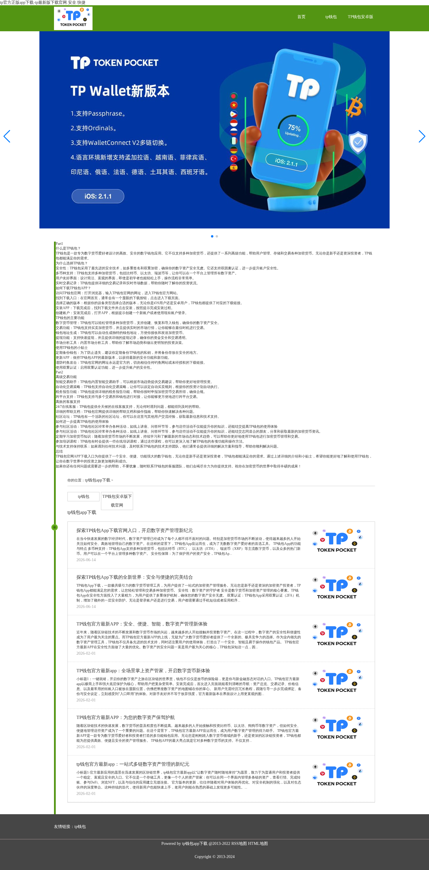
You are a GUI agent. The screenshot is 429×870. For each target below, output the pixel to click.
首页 (301, 17)
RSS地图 (239, 843)
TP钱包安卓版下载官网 (360, 28)
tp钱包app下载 (97, 480)
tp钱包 (331, 17)
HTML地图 (258, 843)
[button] (422, 136)
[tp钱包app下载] (73, 29)
